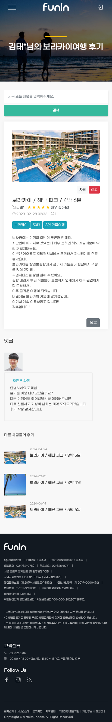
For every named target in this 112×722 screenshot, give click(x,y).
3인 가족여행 (55, 225)
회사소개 (9, 711)
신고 (94, 190)
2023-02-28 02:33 (31, 214)
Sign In (101, 8)
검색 (56, 110)
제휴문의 (50, 711)
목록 (93, 322)
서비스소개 (23, 711)
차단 (82, 190)
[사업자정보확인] (51, 577)
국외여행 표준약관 (69, 711)
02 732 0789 (18, 653)
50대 (36, 225)
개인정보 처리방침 (92, 711)
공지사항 (37, 711)
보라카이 (20, 225)
